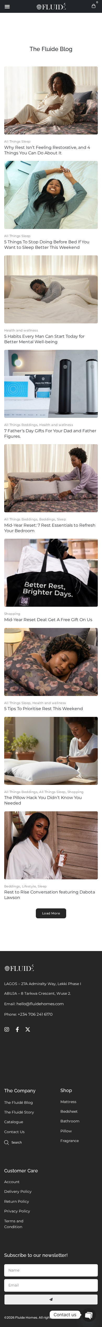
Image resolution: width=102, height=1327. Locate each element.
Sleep (61, 519)
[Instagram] (6, 1029)
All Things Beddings (20, 425)
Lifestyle (29, 886)
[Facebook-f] (17, 1029)
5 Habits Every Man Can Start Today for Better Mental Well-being (44, 339)
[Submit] (51, 1299)
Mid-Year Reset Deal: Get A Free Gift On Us (48, 619)
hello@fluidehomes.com (40, 1003)
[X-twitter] (27, 1029)
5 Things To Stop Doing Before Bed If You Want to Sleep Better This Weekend (46, 244)
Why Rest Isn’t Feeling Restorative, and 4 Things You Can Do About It (47, 150)
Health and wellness (21, 330)
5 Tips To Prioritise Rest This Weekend (43, 708)
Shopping (12, 614)
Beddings (47, 519)
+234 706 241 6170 (35, 1014)
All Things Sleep (17, 141)
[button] (7, 6)
